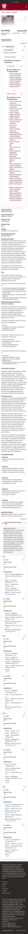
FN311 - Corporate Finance (14, 142)
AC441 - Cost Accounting (13, 126)
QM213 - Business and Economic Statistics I (15, 164)
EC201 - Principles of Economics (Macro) (15, 81)
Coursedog (23, 930)
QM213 (7, 617)
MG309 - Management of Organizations (15, 175)
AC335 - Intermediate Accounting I (15, 102)
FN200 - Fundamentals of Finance (15, 139)
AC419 (7, 730)
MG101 (7, 584)
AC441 (7, 694)
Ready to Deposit (6, 893)
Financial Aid (5, 888)
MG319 (7, 776)
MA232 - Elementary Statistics (15, 159)
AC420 (7, 768)
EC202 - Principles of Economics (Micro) (15, 85)
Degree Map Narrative (9, 528)
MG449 (7, 846)
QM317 (7, 665)
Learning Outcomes (7, 454)
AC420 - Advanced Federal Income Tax (14, 115)
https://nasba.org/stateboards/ (17, 411)
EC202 (7, 657)
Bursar (3, 886)
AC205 (7, 588)
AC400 (7, 839)
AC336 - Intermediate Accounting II (15, 106)
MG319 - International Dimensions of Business (15, 179)
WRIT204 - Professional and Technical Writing (15, 199)
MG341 (7, 808)
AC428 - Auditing (14, 118)
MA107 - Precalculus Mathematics (14, 151)
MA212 (7, 702)
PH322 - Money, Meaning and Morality (15, 192)
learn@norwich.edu (11, 925)
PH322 (7, 814)
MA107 (7, 580)
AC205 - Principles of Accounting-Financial (15, 74)
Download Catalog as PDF (8, 930)
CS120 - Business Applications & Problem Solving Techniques (15, 134)
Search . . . (17, 2)
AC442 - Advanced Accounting (14, 129)
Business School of (5, 33)
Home (2, 12)
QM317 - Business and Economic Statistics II (15, 195)
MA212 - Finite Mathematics (13, 155)
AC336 (7, 690)
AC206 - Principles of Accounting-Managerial (15, 78)
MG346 (7, 843)
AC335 (7, 653)
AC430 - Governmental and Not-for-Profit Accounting (15, 121)
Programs (8, 12)
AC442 (7, 764)
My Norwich (5, 882)
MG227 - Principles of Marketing (15, 172)
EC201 (7, 698)
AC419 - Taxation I (14, 112)
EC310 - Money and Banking (14, 148)
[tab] (6, 40)
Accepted (4, 890)
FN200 (7, 735)
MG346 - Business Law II (15, 184)
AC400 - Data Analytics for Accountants (15, 109)
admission (15, 514)
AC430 (7, 804)
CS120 (7, 574)
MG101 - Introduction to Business (15, 168)
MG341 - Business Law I (15, 182)
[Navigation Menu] (26, 7)
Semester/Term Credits (10, 567)
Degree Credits (8, 562)
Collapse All (23, 43)
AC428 (7, 733)
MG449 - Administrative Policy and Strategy (16, 188)
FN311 (7, 772)
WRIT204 (7, 661)
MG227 (7, 850)
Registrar (4, 884)
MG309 (7, 739)
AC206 (7, 613)
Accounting (14, 12)
